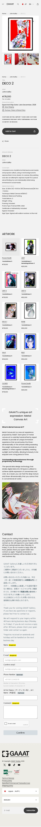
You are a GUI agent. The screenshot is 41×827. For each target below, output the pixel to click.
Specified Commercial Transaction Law (16, 783)
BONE (23, 322)
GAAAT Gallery (16, 761)
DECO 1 (4, 322)
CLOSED (5, 383)
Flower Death (6, 258)
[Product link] (11, 252)
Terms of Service (8, 778)
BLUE (23, 352)
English (7, 800)
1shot (4, 352)
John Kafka (13, 13)
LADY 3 (23, 291)
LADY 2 (4, 291)
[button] (3, 4)
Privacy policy (7, 781)
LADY (23, 258)
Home (4, 13)
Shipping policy (7, 786)
